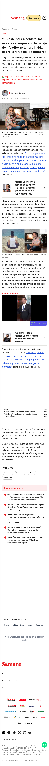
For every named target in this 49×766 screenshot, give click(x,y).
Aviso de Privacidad (12, 740)
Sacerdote (8, 473)
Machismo (8, 478)
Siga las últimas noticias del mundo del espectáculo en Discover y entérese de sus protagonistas (22, 79)
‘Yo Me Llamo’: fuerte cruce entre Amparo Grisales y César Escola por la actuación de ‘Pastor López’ (20, 414)
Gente (14, 29)
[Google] (3, 732)
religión (32, 473)
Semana (5, 29)
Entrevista (20, 473)
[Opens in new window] (8, 732)
